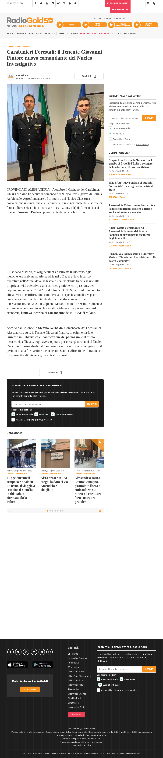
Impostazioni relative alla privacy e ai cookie (81, 742)
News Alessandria (24, 414)
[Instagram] (52, 3)
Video (74, 33)
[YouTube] (47, 3)
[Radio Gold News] (69, 24)
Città (115, 33)
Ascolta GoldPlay (119, 3)
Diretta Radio (75, 698)
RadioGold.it (44, 753)
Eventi (49, 33)
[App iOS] (75, 3)
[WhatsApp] (64, 3)
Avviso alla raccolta (81, 745)
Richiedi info (30, 689)
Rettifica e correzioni (142, 732)
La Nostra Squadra (77, 658)
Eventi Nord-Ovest (64, 414)
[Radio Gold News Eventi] (146, 24)
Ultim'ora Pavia (76, 680)
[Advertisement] (55, 242)
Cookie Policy (88, 728)
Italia (121, 197)
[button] (100, 511)
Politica (34, 33)
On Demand (130, 33)
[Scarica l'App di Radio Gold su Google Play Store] (42, 664)
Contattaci (76, 714)
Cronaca (20, 33)
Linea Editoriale (79, 732)
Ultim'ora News (76, 671)
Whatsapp (73, 667)
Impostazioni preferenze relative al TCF (81, 738)
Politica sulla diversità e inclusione (27, 732)
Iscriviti (92, 404)
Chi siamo (73, 654)
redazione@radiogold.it (109, 753)
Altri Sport (114, 219)
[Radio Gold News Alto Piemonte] (120, 24)
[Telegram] (58, 3)
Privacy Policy (45, 419)
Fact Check (125, 732)
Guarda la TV (121, 9)
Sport (62, 33)
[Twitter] (41, 3)
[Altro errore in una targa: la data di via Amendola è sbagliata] (55, 453)
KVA (138, 753)
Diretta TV (86, 33)
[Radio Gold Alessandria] (30, 21)
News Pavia (44, 414)
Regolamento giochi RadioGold (103, 732)
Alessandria (23, 46)
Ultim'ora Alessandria (79, 676)
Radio (102, 33)
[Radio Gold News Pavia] (94, 24)
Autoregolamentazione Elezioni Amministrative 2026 (81, 735)
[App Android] (70, 3)
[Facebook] (35, 3)
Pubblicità (73, 662)
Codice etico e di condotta (58, 732)
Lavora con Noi (76, 707)
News (10, 33)
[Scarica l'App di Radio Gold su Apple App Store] (17, 664)
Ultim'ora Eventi (77, 694)
